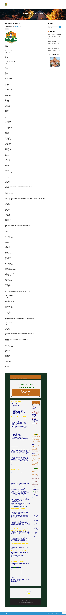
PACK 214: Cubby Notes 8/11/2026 (55, 38)
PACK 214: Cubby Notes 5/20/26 (54, 48)
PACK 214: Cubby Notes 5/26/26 (54, 46)
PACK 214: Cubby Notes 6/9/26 (54, 43)
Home (12, 2)
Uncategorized (17, 26)
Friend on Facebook (23, 600)
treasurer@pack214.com (35, 478)
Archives (53, 2)
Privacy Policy (7, 613)
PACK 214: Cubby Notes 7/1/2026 (55, 41)
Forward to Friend (28, 600)
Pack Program (34, 2)
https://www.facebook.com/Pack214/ (54, 69)
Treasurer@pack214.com (15, 556)
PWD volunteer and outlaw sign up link (19, 506)
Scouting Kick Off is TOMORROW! (55, 34)
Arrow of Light (7, 28)
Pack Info (40, 2)
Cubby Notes (20, 2)
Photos (25, 2)
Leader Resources (47, 2)
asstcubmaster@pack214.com (36, 475)
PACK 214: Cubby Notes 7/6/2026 (55, 39)
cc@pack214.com (34, 481)
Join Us (29, 2)
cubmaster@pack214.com (35, 472)
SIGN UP (13, 443)
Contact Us (13, 6)
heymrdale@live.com (35, 484)
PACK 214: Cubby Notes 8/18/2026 (55, 36)
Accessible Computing (56, 613)
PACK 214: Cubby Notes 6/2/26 (54, 45)
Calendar (15, 2)
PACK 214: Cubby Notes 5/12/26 (54, 50)
